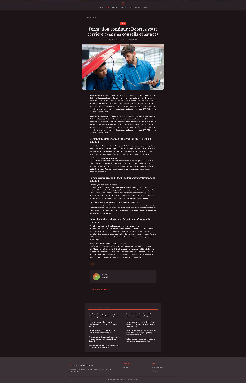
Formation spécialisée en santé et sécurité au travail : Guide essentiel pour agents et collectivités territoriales (141, 333)
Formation (138, 7)
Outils (145, 7)
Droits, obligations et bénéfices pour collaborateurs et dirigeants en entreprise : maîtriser (103, 324)
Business (114, 7)
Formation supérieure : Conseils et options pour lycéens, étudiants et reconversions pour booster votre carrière (141, 324)
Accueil (101, 7)
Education (122, 7)
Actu (107, 7)
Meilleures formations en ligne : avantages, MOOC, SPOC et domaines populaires (140, 340)
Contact (154, 371)
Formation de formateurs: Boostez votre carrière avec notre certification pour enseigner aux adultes (139, 316)
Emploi (130, 7)
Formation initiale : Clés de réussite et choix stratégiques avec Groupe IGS (104, 346)
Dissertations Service (83, 364)
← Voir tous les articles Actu (99, 289)
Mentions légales (157, 367)
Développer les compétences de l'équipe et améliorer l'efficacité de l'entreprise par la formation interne (103, 316)
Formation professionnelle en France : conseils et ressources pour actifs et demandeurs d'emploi (104, 339)
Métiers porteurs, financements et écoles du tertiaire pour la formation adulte (103, 332)
